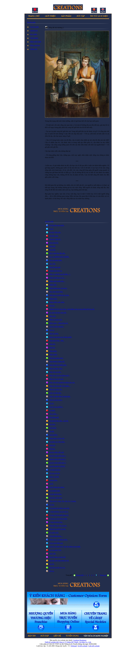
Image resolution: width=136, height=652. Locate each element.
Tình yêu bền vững (56, 368)
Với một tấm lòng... (56, 536)
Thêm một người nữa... (57, 281)
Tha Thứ (52, 264)
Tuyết (51, 484)
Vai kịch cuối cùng (56, 498)
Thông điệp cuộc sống (57, 302)
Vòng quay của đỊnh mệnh (58, 539)
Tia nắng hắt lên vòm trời (58, 313)
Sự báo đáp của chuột (57, 225)
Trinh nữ (52, 445)
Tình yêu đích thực (56, 400)
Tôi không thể (54, 417)
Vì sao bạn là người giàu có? (59, 515)
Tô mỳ (52, 403)
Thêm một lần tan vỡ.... (57, 278)
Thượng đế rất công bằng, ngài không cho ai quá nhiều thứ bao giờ (72, 309)
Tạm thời (52, 250)
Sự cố (51, 229)
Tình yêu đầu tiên (55, 393)
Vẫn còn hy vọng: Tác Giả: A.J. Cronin (63, 501)
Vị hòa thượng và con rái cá (59, 512)
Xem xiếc (53, 553)
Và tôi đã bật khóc (55, 494)
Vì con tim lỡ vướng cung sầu (59, 508)
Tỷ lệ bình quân (55, 491)
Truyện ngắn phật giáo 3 (57, 463)
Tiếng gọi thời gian (56, 319)
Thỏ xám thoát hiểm (56, 292)
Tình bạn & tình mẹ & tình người (60, 337)
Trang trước (80, 575)
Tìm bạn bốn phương (56, 326)
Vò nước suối (54, 532)
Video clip (33, 49)
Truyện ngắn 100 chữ (56, 452)
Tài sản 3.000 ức (55, 239)
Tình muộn (53, 351)
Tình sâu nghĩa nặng (56, 358)
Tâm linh (52, 246)
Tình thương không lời (57, 361)
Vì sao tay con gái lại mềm (58, 519)
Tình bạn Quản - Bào (56, 340)
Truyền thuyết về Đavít (57, 466)
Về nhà (52, 505)
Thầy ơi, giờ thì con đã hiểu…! (60, 274)
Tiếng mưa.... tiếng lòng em (59, 323)
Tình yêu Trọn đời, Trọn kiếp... (60, 386)
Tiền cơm (52, 316)
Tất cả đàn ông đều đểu (57, 253)
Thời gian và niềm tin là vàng (59, 295)
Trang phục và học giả (57, 438)
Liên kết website (94, 646)
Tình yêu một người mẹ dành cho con (62, 382)
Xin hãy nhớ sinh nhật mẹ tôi (59, 560)
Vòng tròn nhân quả (56, 543)
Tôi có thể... (53, 414)
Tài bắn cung (54, 236)
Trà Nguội (53, 428)
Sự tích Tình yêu (55, 232)
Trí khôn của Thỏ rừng (57, 442)
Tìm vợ (52, 330)
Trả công (52, 424)
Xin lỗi (52, 564)
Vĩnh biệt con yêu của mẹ (58, 526)
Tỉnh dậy (52, 344)
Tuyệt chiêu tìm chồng (57, 487)
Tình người (53, 354)
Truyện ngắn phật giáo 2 (57, 459)
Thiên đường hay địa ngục (58, 288)
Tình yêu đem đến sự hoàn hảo (60, 396)
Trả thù (52, 431)
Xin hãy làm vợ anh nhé (57, 557)
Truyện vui (34, 30)
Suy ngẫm (33, 34)
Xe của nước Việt (55, 550)
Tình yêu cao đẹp (55, 372)
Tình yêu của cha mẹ (56, 379)
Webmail (74, 646)
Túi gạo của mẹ (54, 473)
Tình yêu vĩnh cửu (55, 389)
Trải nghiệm (53, 435)
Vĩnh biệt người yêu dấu (57, 529)
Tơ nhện (52, 410)
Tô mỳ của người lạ (56, 407)
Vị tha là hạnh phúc (56, 522)
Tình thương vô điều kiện (58, 365)
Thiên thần (53, 285)
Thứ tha (52, 306)
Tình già (52, 347)
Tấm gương (34, 38)
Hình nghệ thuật (35, 42)
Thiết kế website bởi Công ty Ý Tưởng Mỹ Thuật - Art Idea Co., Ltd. (68, 642)
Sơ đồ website (82, 646)
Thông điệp (53, 299)
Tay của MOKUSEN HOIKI (59, 257)
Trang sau (103, 575)
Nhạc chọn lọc (35, 45)
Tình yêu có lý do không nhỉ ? (59, 375)
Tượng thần (53, 480)
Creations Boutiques (79, 640)
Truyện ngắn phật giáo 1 (57, 456)
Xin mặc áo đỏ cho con (57, 567)
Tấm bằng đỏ (54, 243)
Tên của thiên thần (55, 260)
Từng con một (54, 477)
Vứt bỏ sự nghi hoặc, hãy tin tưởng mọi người (65, 546)
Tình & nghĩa (54, 333)
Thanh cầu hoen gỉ (56, 271)
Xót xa (52, 571)
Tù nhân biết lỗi (55, 470)
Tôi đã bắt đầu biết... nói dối (59, 421)
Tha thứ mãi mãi (55, 267)
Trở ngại (52, 449)
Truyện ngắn (31, 22)
